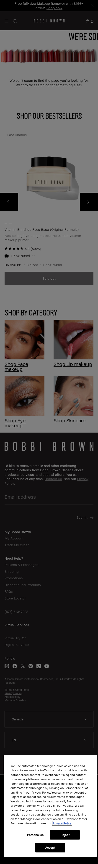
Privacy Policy (62, 823)
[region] (50, 806)
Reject (65, 835)
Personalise (35, 835)
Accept (50, 847)
